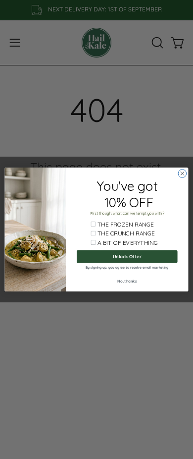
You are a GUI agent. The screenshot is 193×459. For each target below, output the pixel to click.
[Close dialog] (182, 174)
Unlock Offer (127, 257)
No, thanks (127, 281)
